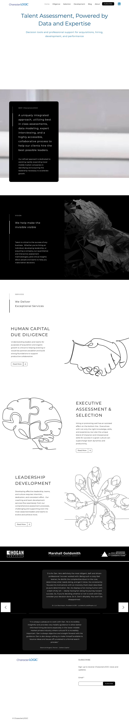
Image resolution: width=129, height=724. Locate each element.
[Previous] (5, 607)
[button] (108, 3)
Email (81, 677)
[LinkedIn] (119, 4)
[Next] (123, 607)
